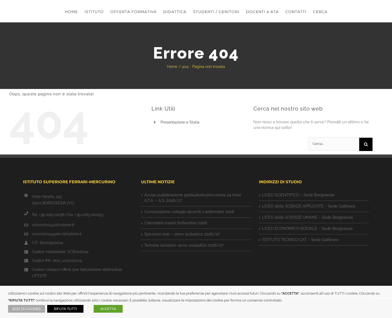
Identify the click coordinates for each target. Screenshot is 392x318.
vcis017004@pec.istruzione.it (57, 234)
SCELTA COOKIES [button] (26, 309)
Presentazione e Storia (180, 122)
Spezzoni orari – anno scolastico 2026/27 (182, 234)
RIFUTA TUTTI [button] (65, 309)
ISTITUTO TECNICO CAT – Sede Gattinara (300, 239)
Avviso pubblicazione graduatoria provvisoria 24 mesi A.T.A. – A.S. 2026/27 (192, 198)
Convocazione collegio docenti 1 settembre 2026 (189, 211)
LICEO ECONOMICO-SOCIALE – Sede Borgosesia (307, 228)
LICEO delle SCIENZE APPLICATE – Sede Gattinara (308, 206)
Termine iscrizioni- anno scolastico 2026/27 (183, 245)
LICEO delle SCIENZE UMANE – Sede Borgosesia (307, 217)
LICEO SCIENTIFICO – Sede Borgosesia (298, 195)
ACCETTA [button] (108, 309)
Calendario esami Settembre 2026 (175, 223)
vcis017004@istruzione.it (53, 225)
